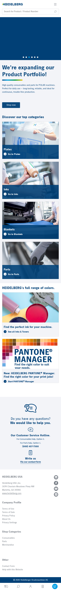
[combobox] (30, 11)
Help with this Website (12, 570)
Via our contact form (30, 462)
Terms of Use (8, 509)
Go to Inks (13, 194)
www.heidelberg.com (11, 493)
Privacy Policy (8, 516)
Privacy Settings (9, 523)
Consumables (8, 538)
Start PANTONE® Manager (21, 382)
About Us (6, 519)
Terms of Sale (8, 512)
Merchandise (8, 545)
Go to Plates (14, 154)
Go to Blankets (15, 234)
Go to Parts (13, 274)
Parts (4, 541)
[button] (55, 11)
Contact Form (8, 566)
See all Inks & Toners (18, 332)
